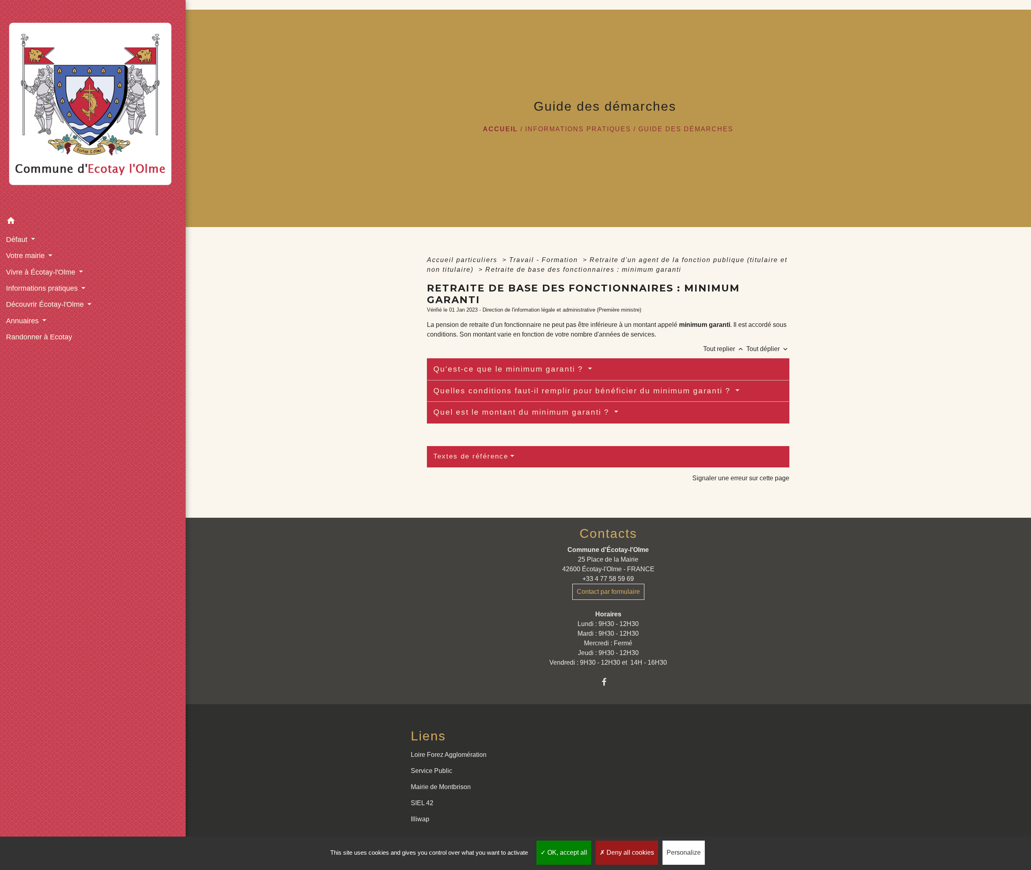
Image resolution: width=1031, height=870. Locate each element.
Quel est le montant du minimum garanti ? (522, 412)
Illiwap (420, 819)
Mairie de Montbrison (441, 786)
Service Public (431, 770)
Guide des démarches (685, 129)
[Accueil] (93, 106)
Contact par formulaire (608, 591)
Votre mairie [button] (26, 256)
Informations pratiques (578, 129)
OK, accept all (566, 852)
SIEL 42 (422, 803)
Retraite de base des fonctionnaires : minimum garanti (583, 269)
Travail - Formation (544, 259)
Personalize (684, 852)
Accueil (500, 129)
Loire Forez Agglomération (449, 754)
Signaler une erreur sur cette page (740, 478)
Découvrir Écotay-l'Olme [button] (46, 304)
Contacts (608, 533)
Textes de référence (470, 456)
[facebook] (608, 682)
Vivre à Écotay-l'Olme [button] (41, 272)
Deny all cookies (629, 852)
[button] (93, 222)
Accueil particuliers (463, 259)
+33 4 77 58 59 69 (608, 578)
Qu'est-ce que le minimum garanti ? (509, 369)
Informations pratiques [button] (43, 288)
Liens (428, 736)
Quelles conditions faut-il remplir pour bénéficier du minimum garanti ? (583, 390)
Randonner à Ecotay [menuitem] (39, 337)
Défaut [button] (17, 240)
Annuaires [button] (23, 321)
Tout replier (724, 348)
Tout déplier (767, 348)
